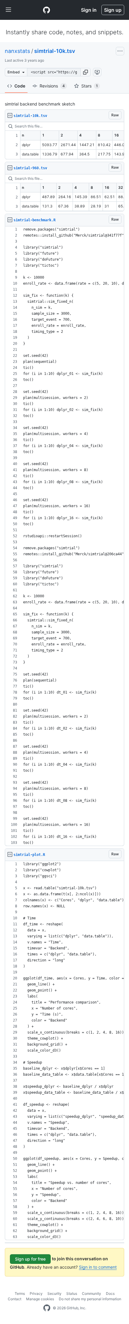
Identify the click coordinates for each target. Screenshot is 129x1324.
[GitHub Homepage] (46, 1308)
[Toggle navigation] (8, 10)
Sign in (89, 10)
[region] (64, 140)
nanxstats (17, 51)
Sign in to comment (98, 1267)
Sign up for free (30, 1258)
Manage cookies (40, 1299)
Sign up (113, 10)
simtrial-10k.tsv (54, 51)
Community (91, 1293)
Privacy (36, 1293)
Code (19, 85)
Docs (110, 1293)
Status (71, 1293)
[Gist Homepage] (46, 10)
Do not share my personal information (90, 1299)
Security (54, 1293)
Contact (14, 1299)
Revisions (52, 85)
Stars (89, 85)
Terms (20, 1293)
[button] (85, 72)
